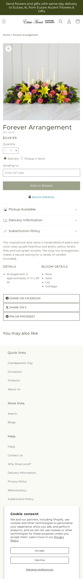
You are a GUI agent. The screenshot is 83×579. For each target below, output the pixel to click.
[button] (60, 21)
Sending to (16, 166)
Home (6, 34)
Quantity (9, 144)
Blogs (12, 422)
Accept (39, 550)
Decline (40, 560)
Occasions (15, 371)
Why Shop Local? (19, 464)
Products (14, 380)
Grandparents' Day (20, 363)
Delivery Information (22, 472)
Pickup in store (35, 158)
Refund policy (17, 490)
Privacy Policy (17, 481)
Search (12, 413)
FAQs (11, 446)
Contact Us (15, 455)
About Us (14, 389)
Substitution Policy (21, 499)
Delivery (14, 158)
